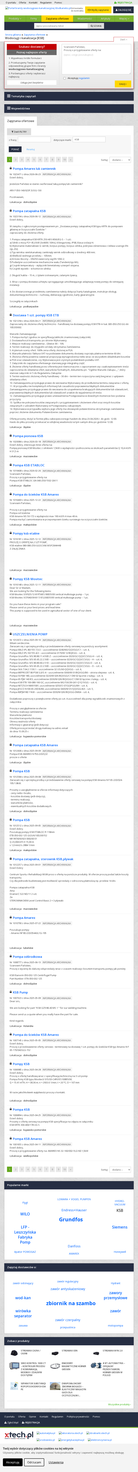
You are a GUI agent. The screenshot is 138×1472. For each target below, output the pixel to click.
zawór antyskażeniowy (67, 1289)
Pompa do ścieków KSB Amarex (36, 494)
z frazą (13, 140)
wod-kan (23, 1297)
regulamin (84, 78)
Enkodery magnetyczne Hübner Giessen (74, 1366)
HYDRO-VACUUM (119, 1202)
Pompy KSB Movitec (28, 579)
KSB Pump (20, 992)
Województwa (20, 108)
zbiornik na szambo (71, 1303)
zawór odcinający (23, 1283)
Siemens (119, 1227)
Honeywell (120, 1251)
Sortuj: (105, 159)
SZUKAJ (97, 25)
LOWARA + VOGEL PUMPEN (74, 1199)
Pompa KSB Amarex (27, 1139)
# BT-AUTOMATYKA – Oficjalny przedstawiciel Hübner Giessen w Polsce (114, 1369)
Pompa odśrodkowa (27, 957)
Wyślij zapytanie (100, 9)
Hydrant (115, 1283)
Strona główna (13, 34)
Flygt (25, 1202)
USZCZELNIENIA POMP (30, 634)
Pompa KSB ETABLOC (29, 465)
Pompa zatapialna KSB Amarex (35, 745)
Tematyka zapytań (23, 96)
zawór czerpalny (67, 1320)
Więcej (123, 18)
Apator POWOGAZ (25, 1251)
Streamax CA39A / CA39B (30, 1352)
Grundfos (71, 1219)
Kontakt (44, 1416)
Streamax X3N (69, 1350)
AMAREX (74, 1253)
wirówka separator (23, 1313)
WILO (25, 1213)
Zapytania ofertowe (57, 18)
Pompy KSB (21, 1064)
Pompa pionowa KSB (28, 436)
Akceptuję (79, 78)
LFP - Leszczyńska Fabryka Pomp (25, 1235)
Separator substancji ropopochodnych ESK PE (33, 1386)
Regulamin (57, 1416)
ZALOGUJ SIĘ (124, 9)
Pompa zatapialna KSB (29, 211)
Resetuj (31, 149)
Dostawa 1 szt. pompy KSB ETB (36, 315)
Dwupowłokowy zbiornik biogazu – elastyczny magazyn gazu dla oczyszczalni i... (74, 1389)
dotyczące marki (63, 140)
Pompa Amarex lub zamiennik (34, 169)
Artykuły (105, 18)
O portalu (9, 1416)
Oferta (21, 1416)
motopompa (115, 1325)
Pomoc (96, 1416)
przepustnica (67, 1327)
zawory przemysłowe (115, 1295)
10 (64, 159)
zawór (115, 1310)
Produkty (14, 18)
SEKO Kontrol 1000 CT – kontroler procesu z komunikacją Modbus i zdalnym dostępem (33, 1369)
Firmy (33, 18)
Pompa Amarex (24, 918)
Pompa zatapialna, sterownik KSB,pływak (43, 859)
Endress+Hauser (74, 1210)
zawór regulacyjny (67, 1281)
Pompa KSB (21, 771)
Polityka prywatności (78, 1416)
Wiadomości (85, 18)
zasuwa (23, 1325)
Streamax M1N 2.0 (113, 1350)
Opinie (32, 1416)
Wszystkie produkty (119, 1404)
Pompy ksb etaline (26, 533)
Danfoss (74, 1246)
